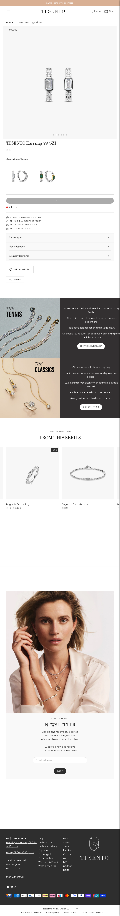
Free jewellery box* (20, 228)
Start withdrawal (15, 876)
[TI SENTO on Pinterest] (11, 887)
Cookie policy (69, 912)
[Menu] (8, 11)
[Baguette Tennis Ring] (32, 473)
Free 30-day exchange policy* (26, 221)
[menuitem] (32, 912)
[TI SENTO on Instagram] (15, 887)
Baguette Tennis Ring (18, 504)
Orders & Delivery (48, 846)
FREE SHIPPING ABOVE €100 (23, 225)
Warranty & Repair (48, 862)
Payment (43, 850)
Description (15, 237)
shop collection (91, 407)
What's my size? (47, 866)
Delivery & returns (19, 255)
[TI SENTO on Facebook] (8, 887)
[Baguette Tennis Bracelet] (88, 473)
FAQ (40, 838)
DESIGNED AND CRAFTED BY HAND (26, 217)
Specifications (17, 246)
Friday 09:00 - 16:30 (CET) (20, 852)
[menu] (60, 909)
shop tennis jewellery (91, 346)
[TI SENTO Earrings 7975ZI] (19, 175)
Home (9, 22)
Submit (60, 771)
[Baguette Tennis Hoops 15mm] (46, 175)
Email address (42, 755)
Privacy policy (52, 912)
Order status (45, 842)
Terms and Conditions (31, 912)
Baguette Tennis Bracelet (76, 504)
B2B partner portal (67, 866)
